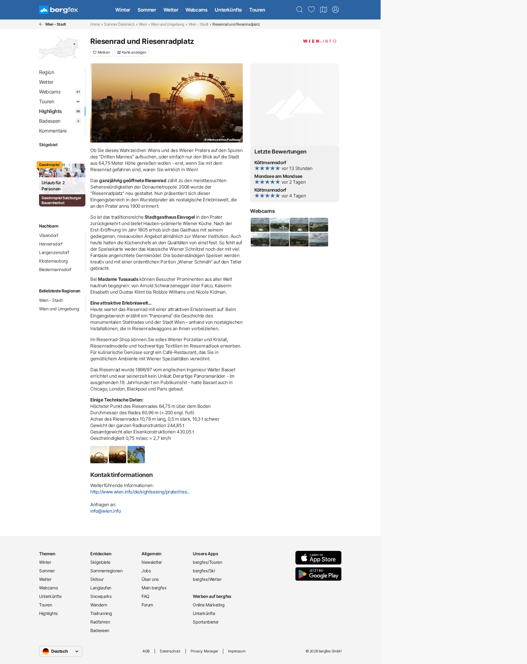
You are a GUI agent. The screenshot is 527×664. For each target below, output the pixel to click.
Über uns (150, 579)
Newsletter (152, 562)
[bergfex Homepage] (58, 9)
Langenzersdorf (54, 252)
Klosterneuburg (53, 260)
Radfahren (100, 621)
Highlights (48, 613)
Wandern (98, 604)
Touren (257, 10)
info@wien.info (105, 511)
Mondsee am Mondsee (278, 176)
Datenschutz (170, 651)
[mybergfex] (335, 10)
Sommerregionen (106, 570)
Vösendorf (48, 235)
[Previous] (100, 103)
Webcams (196, 10)
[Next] (233, 103)
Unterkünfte (228, 10)
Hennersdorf (51, 243)
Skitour (96, 579)
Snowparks (100, 596)
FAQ (145, 596)
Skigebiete (100, 562)
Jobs (146, 570)
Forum (147, 604)
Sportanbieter (206, 621)
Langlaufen (100, 587)
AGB (146, 651)
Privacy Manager (204, 651)
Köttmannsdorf (270, 162)
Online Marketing (209, 604)
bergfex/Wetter (207, 579)
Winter (122, 10)
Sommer (147, 10)
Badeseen (99, 630)
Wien (143, 24)
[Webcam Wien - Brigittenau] (318, 240)
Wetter (170, 10)
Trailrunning (101, 613)
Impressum (236, 651)
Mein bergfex (154, 587)
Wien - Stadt (198, 24)
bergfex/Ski (204, 570)
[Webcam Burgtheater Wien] (260, 225)
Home (95, 24)
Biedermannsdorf (55, 269)
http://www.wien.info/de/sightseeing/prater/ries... (140, 492)
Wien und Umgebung (167, 24)
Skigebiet (48, 144)
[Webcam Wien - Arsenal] (299, 240)
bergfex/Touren (207, 562)
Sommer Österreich (119, 24)
